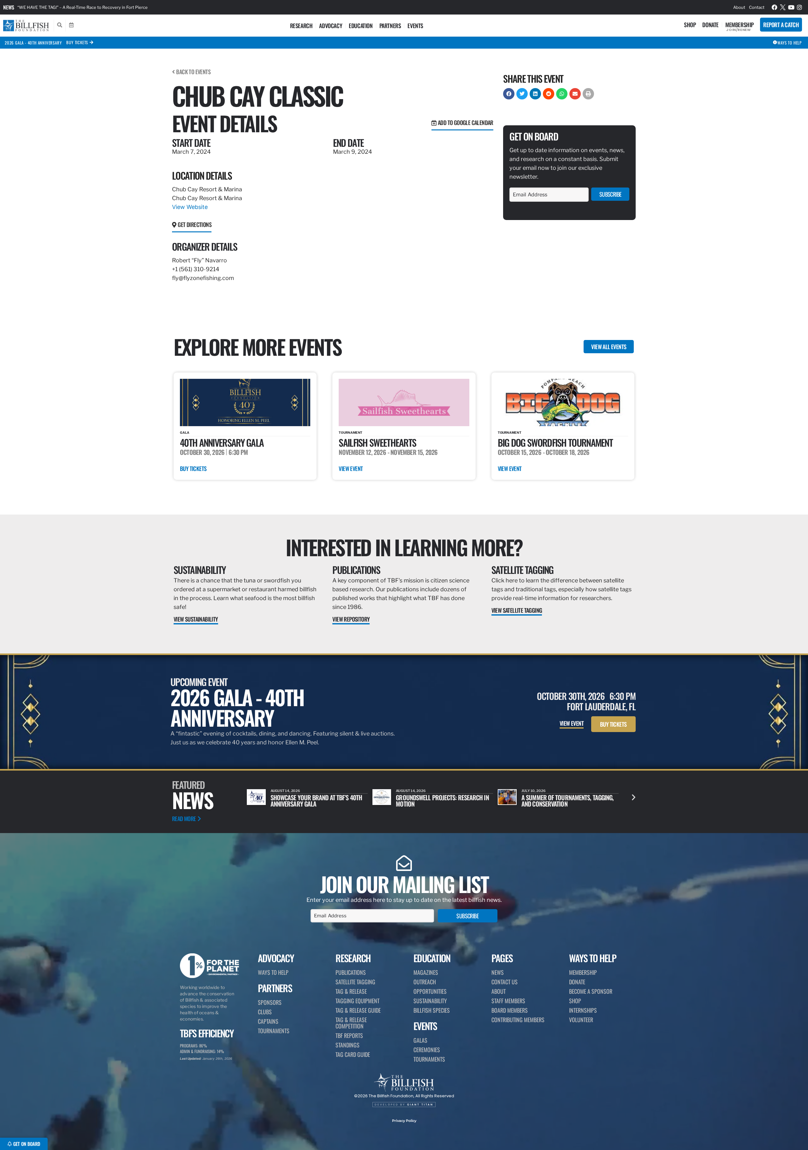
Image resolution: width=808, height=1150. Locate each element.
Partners (390, 25)
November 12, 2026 (362, 452)
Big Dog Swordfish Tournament (555, 442)
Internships (583, 1010)
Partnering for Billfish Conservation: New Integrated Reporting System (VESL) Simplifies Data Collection (118, 7)
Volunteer (581, 1020)
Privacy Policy (404, 1120)
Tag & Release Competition (351, 1023)
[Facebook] (774, 7)
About (739, 7)
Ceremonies (426, 1050)
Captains (268, 1021)
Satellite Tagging (522, 570)
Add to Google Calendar (465, 122)
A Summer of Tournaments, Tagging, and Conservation (442, 800)
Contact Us (504, 982)
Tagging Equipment (357, 1001)
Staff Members (508, 1001)
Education (360, 25)
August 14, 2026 (285, 791)
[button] (508, 93)
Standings (347, 1045)
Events (415, 25)
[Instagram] (799, 7)
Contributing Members (517, 1020)
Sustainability (200, 570)
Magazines (425, 972)
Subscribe (610, 194)
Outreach (424, 982)
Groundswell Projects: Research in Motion (316, 800)
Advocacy (330, 25)
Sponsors (270, 1002)
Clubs (265, 1012)
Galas (420, 1040)
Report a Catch (781, 25)
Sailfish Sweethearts (377, 442)
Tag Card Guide (353, 1054)
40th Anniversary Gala (222, 442)
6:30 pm (238, 452)
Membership (739, 25)
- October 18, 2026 (566, 452)
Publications (356, 570)
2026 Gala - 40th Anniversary (33, 42)
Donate (710, 25)
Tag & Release (351, 991)
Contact (756, 7)
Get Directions (194, 224)
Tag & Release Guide (358, 1010)
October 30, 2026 (202, 452)
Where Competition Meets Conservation (553, 800)
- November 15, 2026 (413, 452)
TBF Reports (349, 1035)
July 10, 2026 (408, 791)
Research (301, 25)
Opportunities (430, 991)
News (8, 7)
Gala (184, 432)
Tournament (350, 432)
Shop (690, 25)
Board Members (509, 1010)
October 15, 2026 (519, 452)
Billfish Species (431, 1010)
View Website (190, 207)
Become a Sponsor (590, 991)
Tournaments (273, 1031)
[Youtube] (791, 7)
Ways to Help (273, 972)
